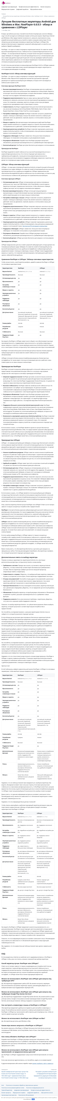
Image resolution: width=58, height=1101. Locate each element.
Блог (3, 1085)
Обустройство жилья (36, 9)
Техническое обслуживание (26, 1095)
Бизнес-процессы (46, 7)
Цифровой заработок (22, 9)
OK (33, 1099)
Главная (4, 14)
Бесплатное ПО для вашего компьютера (35, 226)
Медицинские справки (8, 9)
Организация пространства (9, 1095)
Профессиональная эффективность (29, 7)
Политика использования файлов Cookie (13, 1087)
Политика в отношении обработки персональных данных (22, 1085)
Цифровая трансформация (9, 7)
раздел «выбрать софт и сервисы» (42, 1063)
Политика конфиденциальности (35, 1087)
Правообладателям (7, 1090)
